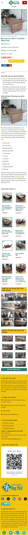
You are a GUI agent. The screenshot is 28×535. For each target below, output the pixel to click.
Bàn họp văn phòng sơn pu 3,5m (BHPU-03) (20, 232)
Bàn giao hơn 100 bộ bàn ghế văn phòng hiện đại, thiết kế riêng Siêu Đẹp (20, 338)
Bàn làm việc (6, 143)
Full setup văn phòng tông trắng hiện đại (20, 363)
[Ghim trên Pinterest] (10, 65)
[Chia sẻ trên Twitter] (5, 65)
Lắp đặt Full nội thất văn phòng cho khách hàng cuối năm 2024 (7, 346)
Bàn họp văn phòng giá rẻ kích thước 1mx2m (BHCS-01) (20, 208)
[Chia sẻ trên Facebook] (2, 65)
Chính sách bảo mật (8, 425)
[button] (2, 2)
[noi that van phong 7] (7, 297)
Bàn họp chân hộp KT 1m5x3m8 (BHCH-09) (7, 232)
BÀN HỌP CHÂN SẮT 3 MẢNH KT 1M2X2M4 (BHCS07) (6, 279)
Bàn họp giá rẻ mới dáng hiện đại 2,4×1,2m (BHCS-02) (7, 208)
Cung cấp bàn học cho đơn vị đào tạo (7, 355)
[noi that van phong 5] (20, 297)
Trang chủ (3, 36)
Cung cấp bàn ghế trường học (20, 347)
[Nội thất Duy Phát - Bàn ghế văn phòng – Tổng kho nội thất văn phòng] (14, 2)
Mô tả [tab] (2, 72)
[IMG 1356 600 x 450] (7, 322)
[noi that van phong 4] (7, 305)
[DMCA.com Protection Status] (5, 504)
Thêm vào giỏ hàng (16, 61)
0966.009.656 (18, 176)
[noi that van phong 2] (7, 314)
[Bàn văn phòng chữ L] (20, 322)
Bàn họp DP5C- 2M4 (20, 254)
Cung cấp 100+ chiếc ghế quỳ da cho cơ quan (20, 355)
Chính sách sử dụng (8, 423)
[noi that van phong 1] (20, 314)
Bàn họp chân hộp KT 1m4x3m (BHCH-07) (6, 255)
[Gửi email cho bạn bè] (8, 65)
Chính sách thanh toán (9, 428)
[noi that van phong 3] (20, 305)
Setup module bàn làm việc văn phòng (7, 363)
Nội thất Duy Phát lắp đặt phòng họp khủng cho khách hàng (7, 337)
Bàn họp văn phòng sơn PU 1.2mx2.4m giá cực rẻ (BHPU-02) (20, 279)
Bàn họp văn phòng (12, 36)
